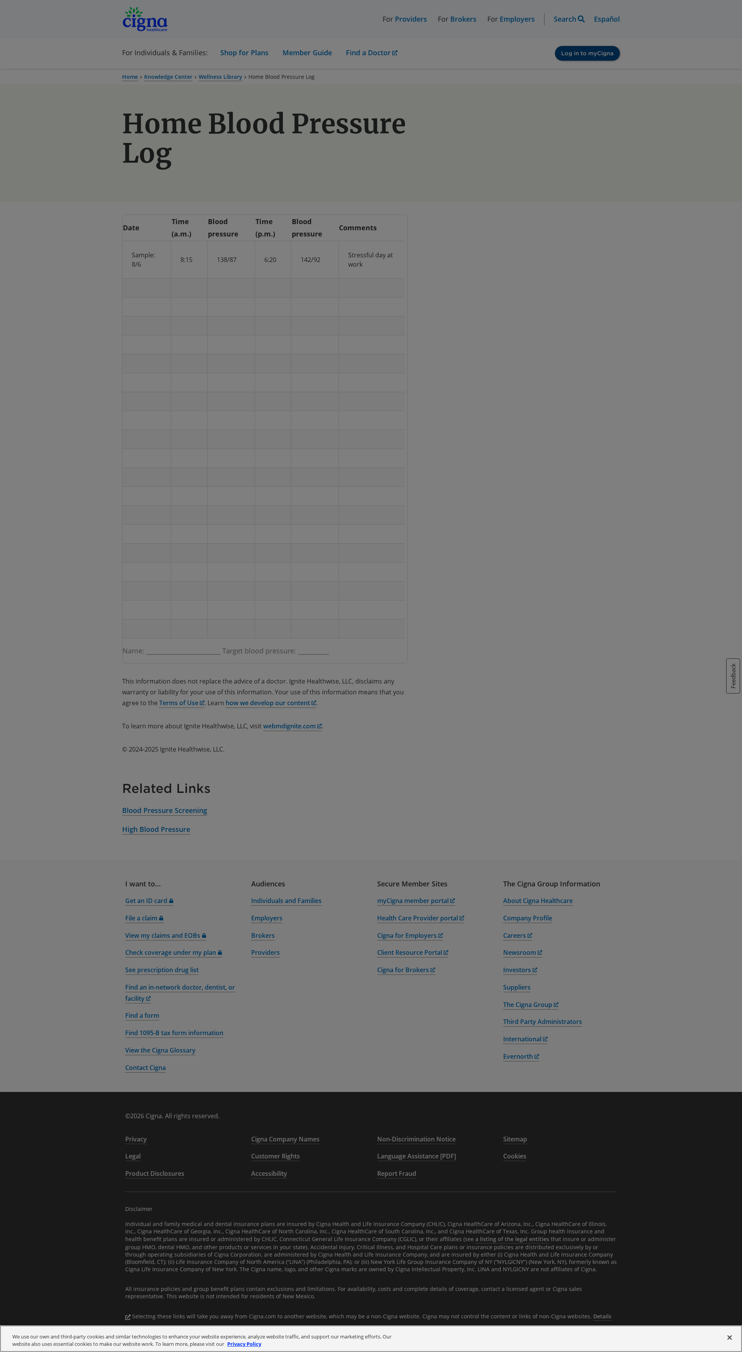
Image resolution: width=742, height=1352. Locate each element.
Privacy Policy (244, 1343)
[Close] (729, 1337)
